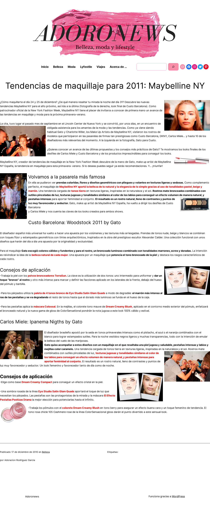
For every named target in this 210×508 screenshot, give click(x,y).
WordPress (178, 496)
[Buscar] (173, 66)
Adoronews (32, 496)
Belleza (46, 452)
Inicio (45, 67)
